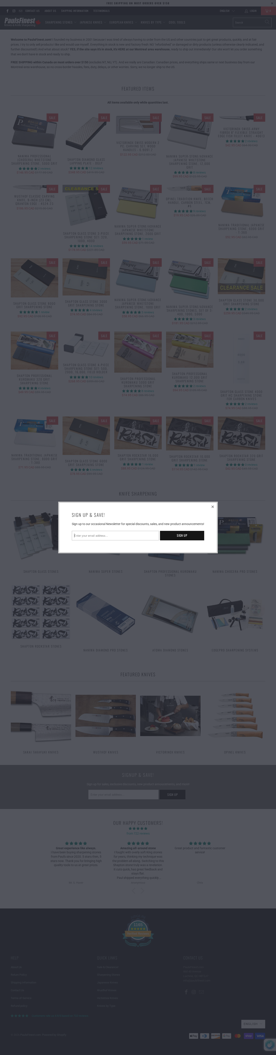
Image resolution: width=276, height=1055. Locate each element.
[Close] (213, 507)
